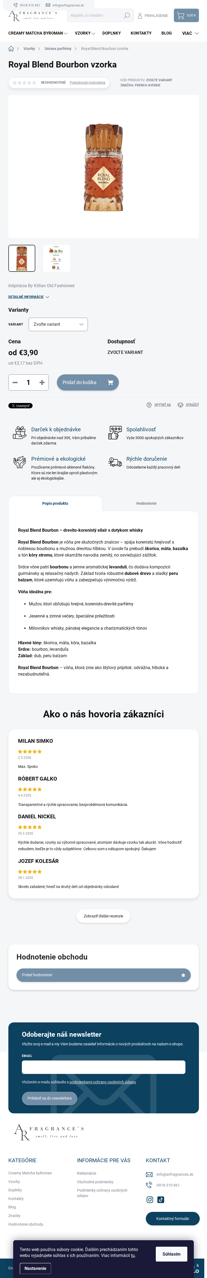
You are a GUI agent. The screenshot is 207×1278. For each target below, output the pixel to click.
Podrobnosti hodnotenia (87, 82)
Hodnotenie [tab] (146, 503)
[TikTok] (161, 1199)
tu (133, 1255)
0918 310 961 (168, 1185)
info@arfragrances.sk (175, 1174)
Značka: (140, 85)
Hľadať (127, 15)
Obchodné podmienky (95, 1182)
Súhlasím (172, 1254)
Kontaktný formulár (172, 1218)
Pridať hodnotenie (37, 975)
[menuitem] (38, 33)
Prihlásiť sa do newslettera (49, 1098)
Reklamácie (86, 1173)
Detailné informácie (26, 297)
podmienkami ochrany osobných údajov (103, 1082)
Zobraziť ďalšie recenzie (103, 916)
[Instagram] (150, 1199)
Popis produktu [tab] (55, 503)
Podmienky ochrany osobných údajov (102, 1193)
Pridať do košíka (79, 382)
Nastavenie (35, 1268)
